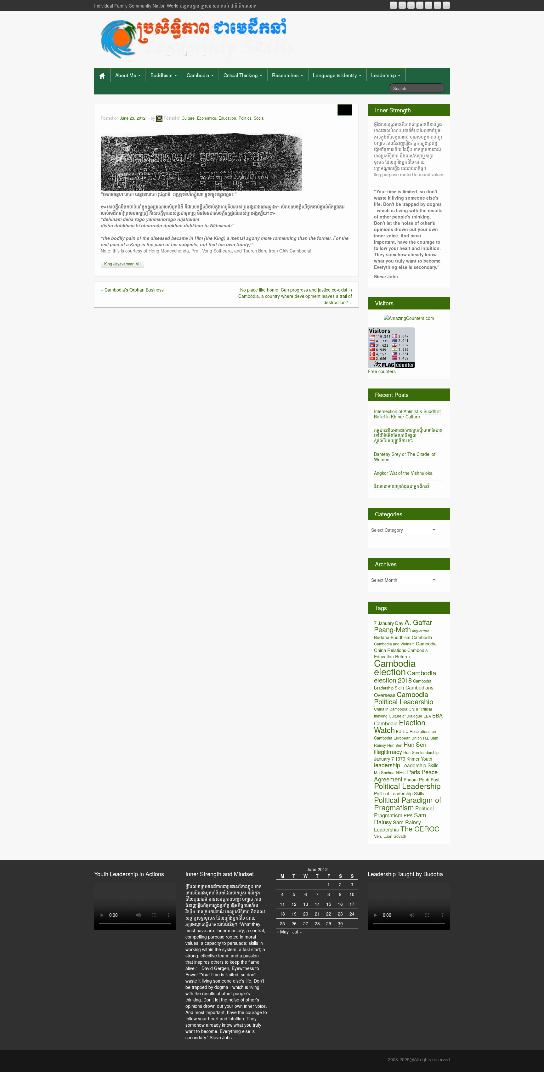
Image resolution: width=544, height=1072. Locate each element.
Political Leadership (407, 785)
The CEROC (419, 828)
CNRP (414, 709)
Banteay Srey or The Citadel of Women (404, 456)
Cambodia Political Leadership (403, 697)
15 (328, 904)
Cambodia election (395, 667)
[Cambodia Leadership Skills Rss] (393, 5)
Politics (245, 118)
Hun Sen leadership (421, 752)
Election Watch (399, 726)
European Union (408, 737)
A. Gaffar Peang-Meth (403, 625)
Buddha (381, 637)
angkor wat (420, 630)
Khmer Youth (419, 759)
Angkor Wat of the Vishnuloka (403, 473)
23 (340, 913)
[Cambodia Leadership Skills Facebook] (428, 5)
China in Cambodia (390, 709)
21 (317, 913)
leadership (387, 765)
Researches (286, 74)
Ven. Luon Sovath (390, 836)
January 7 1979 (389, 758)
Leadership (384, 74)
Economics (206, 118)
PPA (408, 815)
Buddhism (162, 74)
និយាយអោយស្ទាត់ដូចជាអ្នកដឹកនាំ (401, 486)
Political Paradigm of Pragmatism (407, 803)
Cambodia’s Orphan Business (134, 289)
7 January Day (388, 623)
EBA (427, 715)
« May (282, 931)
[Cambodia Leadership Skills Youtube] (411, 5)
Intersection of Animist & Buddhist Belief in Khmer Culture (407, 414)
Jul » (297, 931)
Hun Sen (394, 745)
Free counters (382, 371)
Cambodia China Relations (405, 646)
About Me (126, 74)
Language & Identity (335, 74)
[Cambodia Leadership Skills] (196, 38)
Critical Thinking (241, 74)
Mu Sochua (384, 772)
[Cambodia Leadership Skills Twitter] (446, 5)
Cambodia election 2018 (405, 676)
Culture (188, 118)
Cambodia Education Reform (401, 653)
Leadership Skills (420, 765)
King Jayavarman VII (122, 264)
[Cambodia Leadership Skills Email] (402, 5)
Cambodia (199, 74)
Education (227, 118)
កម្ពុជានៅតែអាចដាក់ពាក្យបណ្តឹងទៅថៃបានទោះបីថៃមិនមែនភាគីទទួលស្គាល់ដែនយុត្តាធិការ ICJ (408, 435)
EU (398, 731)
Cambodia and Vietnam (394, 643)
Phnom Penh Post (421, 779)
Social (259, 118)
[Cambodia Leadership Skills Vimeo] (437, 5)
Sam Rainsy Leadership (397, 825)
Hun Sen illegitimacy (400, 748)
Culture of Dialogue (405, 715)
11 (282, 904)
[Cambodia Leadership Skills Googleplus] (419, 5)
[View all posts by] (159, 118)
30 (340, 923)
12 (294, 904)
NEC (401, 772)
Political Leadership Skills (399, 793)
